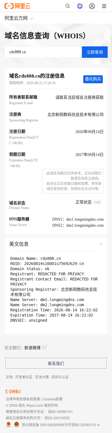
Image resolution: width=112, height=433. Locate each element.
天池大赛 (42, 376)
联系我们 (56, 363)
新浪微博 (32, 347)
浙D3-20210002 (57, 417)
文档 (9, 376)
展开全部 (90, 244)
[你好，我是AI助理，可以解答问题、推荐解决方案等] (80, 6)
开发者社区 (23, 376)
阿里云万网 (16, 18)
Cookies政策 (53, 398)
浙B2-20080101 (60, 411)
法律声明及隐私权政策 (23, 398)
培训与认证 (60, 376)
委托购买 (93, 79)
